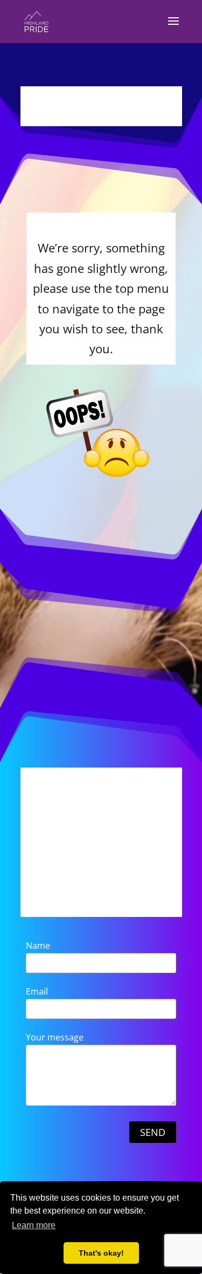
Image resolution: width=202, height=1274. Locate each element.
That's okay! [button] (101, 1253)
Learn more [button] (33, 1225)
